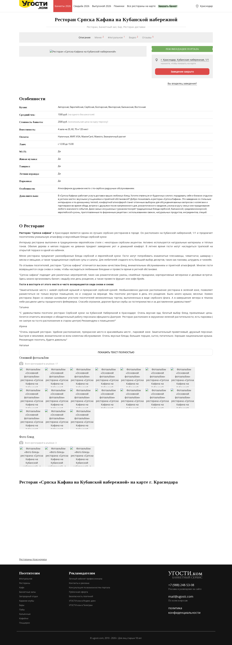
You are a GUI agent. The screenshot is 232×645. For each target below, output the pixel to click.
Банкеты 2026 (63, 6)
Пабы (22, 609)
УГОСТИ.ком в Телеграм (81, 605)
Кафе (21, 587)
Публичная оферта (78, 592)
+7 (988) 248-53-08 (181, 585)
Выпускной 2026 (101, 6)
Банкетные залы (27, 592)
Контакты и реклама (79, 583)
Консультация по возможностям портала (89, 587)
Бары (21, 605)
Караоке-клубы (26, 600)
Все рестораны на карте (141, 6)
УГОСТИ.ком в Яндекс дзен (82, 600)
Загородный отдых (28, 596)
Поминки (119, 6)
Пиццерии (24, 622)
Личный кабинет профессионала (85, 578)
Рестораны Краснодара (33, 559)
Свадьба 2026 (81, 6)
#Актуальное (116, 37)
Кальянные (25, 614)
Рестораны (24, 583)
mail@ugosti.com (180, 596)
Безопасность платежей (81, 596)
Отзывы (148, 37)
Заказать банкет (167, 6)
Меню (99, 37)
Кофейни (23, 618)
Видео (133, 37)
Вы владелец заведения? (182, 83)
